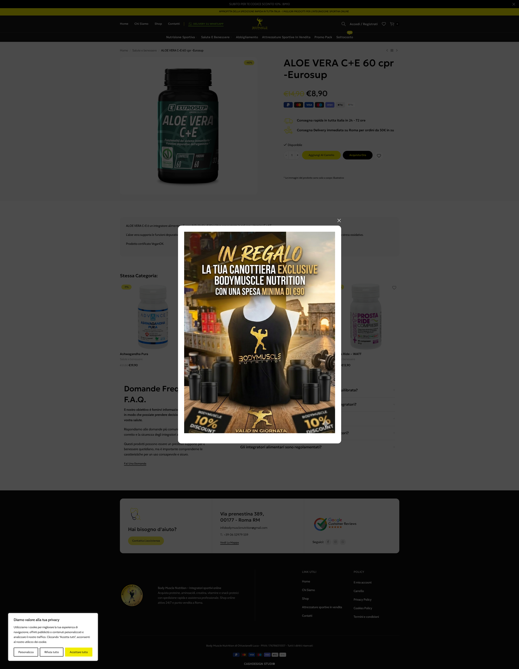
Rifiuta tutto (51, 652)
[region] (53, 637)
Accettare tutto (79, 652)
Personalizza (26, 652)
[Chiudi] (339, 220)
